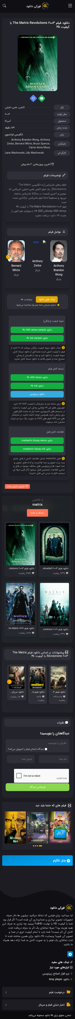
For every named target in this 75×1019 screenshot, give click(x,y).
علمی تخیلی (11, 107)
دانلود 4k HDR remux (37, 377)
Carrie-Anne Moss (39, 148)
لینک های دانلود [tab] (47, 299)
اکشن (22, 107)
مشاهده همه (37, 513)
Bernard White (23, 144)
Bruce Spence (41, 144)
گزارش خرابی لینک (16, 486)
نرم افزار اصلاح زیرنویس (55, 973)
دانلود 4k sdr (37, 386)
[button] (40, 845)
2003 (7, 114)
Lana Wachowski (14, 153)
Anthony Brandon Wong (25, 140)
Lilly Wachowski (35, 153)
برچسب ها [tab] (26, 299)
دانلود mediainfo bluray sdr (37, 449)
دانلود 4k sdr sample (37, 338)
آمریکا (8, 121)
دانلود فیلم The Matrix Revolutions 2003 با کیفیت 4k (40, 25)
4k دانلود (55, 215)
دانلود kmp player (59, 979)
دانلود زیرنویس (37, 394)
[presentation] (8, 257)
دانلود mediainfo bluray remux (37, 441)
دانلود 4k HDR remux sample (37, 330)
